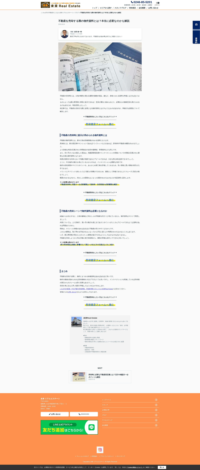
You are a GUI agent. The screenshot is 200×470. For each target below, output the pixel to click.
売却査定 (132, 8)
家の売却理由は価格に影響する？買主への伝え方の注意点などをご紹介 (87, 245)
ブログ (104, 415)
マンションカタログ (83, 456)
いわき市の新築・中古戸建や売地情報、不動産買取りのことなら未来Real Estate (86, 289)
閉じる (162, 467)
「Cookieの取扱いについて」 (134, 467)
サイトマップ (121, 456)
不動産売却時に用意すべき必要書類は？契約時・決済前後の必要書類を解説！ (89, 184)
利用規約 (94, 456)
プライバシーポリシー (107, 456)
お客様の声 (105, 410)
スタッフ (105, 405)
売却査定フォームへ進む (100, 124)
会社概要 (142, 8)
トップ (94, 8)
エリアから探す (106, 8)
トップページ (106, 400)
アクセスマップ (107, 420)
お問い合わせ (153, 8)
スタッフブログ (120, 8)
